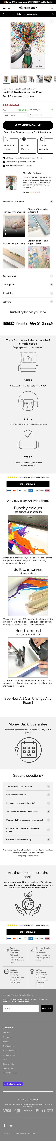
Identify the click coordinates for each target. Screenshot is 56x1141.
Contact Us (7, 1037)
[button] (3, 14)
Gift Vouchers (8, 1046)
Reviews (6, 1041)
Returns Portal (8, 1064)
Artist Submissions (10, 1050)
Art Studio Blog (9, 1055)
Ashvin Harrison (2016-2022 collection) (19, 89)
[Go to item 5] (39, 79)
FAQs (5, 1059)
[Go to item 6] (48, 79)
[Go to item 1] (6, 79)
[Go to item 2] (14, 79)
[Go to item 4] (31, 79)
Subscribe (46, 1008)
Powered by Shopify (27, 1133)
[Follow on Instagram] (11, 1125)
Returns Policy (8, 1068)
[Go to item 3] (23, 79)
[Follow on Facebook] (4, 1125)
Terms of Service (10, 1073)
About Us (6, 1033)
